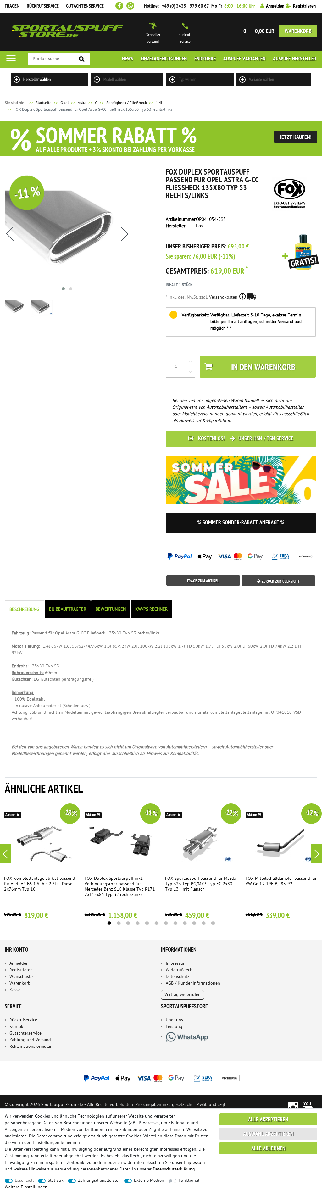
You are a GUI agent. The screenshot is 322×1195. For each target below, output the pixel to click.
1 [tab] (109, 923)
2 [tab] (118, 923)
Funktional (189, 1181)
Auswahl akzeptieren (268, 1134)
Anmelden (19, 964)
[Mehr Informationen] (161, 1078)
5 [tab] (147, 923)
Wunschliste (21, 977)
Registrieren (21, 970)
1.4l (159, 103)
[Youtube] (308, 1107)
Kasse (14, 990)
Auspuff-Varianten (244, 59)
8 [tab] (175, 923)
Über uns (174, 1020)
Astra (82, 103)
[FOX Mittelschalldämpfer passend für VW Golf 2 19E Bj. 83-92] (282, 840)
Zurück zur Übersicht (280, 581)
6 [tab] (156, 923)
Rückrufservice (43, 6)
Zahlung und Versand (30, 1040)
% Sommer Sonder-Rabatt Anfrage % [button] (240, 523)
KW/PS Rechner (151, 609)
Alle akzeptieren (268, 1120)
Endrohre (205, 59)
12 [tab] (213, 923)
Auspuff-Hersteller (294, 59)
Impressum (176, 964)
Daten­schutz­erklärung (174, 1169)
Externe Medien (149, 1181)
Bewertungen (111, 609)
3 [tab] (128, 923)
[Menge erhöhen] (190, 361)
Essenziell (24, 1181)
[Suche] (82, 59)
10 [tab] (194, 923)
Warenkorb (298, 31)
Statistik (56, 1181)
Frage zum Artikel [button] (203, 581)
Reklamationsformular (30, 1047)
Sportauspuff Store (67, 31)
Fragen (12, 6)
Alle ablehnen (268, 1149)
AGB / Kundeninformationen (193, 983)
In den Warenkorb (263, 367)
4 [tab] (137, 923)
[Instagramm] (293, 1107)
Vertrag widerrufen (182, 995)
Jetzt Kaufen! (296, 137)
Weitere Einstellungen (26, 1187)
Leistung (174, 1027)
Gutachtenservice (85, 6)
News (127, 59)
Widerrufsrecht (180, 970)
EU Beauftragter (67, 609)
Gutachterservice (25, 1033)
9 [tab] (184, 923)
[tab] (25, 609)
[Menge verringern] (190, 372)
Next (316, 853)
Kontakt (17, 1027)
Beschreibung (24, 610)
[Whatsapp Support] (130, 6)
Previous (5, 853)
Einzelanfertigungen (164, 59)
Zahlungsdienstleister (99, 1181)
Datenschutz (177, 977)
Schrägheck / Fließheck (126, 103)
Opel (64, 103)
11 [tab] (203, 923)
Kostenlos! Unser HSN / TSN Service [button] (245, 439)
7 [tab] (166, 923)
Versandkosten (223, 297)
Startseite (40, 103)
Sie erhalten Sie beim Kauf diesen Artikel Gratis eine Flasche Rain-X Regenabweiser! (300, 252)
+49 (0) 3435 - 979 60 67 (185, 6)
